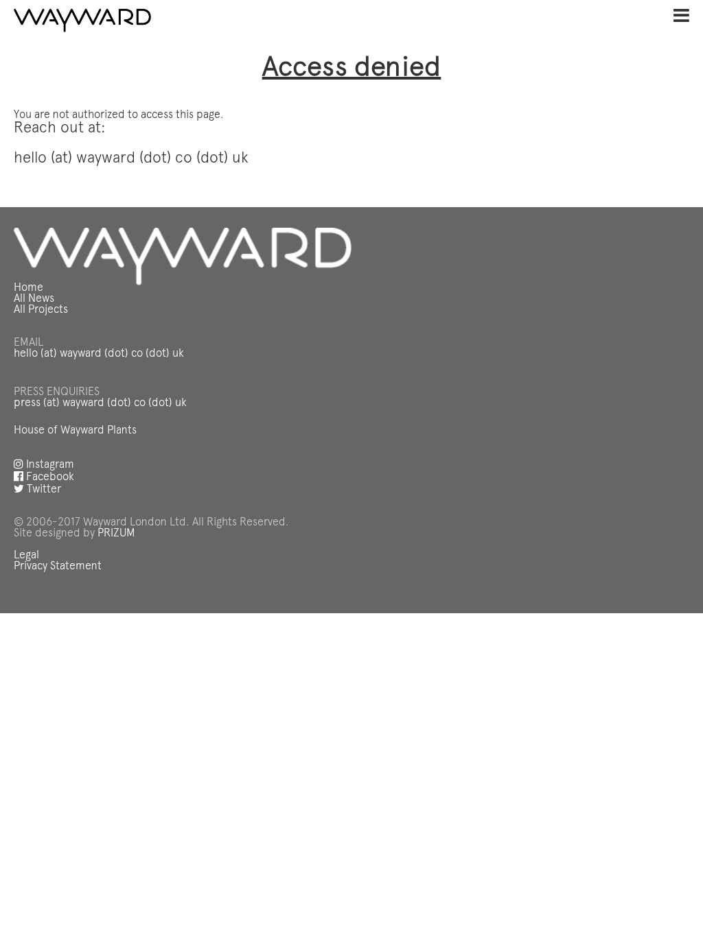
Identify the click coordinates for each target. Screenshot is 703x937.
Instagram (48, 465)
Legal (26, 555)
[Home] (82, 20)
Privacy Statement (58, 566)
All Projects (41, 310)
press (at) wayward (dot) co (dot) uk (100, 403)
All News (34, 299)
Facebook (48, 477)
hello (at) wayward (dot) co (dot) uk (99, 353)
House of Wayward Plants (75, 430)
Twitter (42, 489)
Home (28, 288)
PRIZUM (116, 533)
